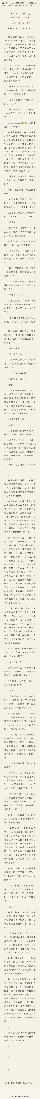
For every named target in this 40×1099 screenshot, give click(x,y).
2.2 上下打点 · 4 (28, 29)
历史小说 (9, 3)
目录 (20, 1083)
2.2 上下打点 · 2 (11, 29)
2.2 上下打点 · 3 (26, 5)
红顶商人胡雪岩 (20, 3)
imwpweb (27, 1096)
